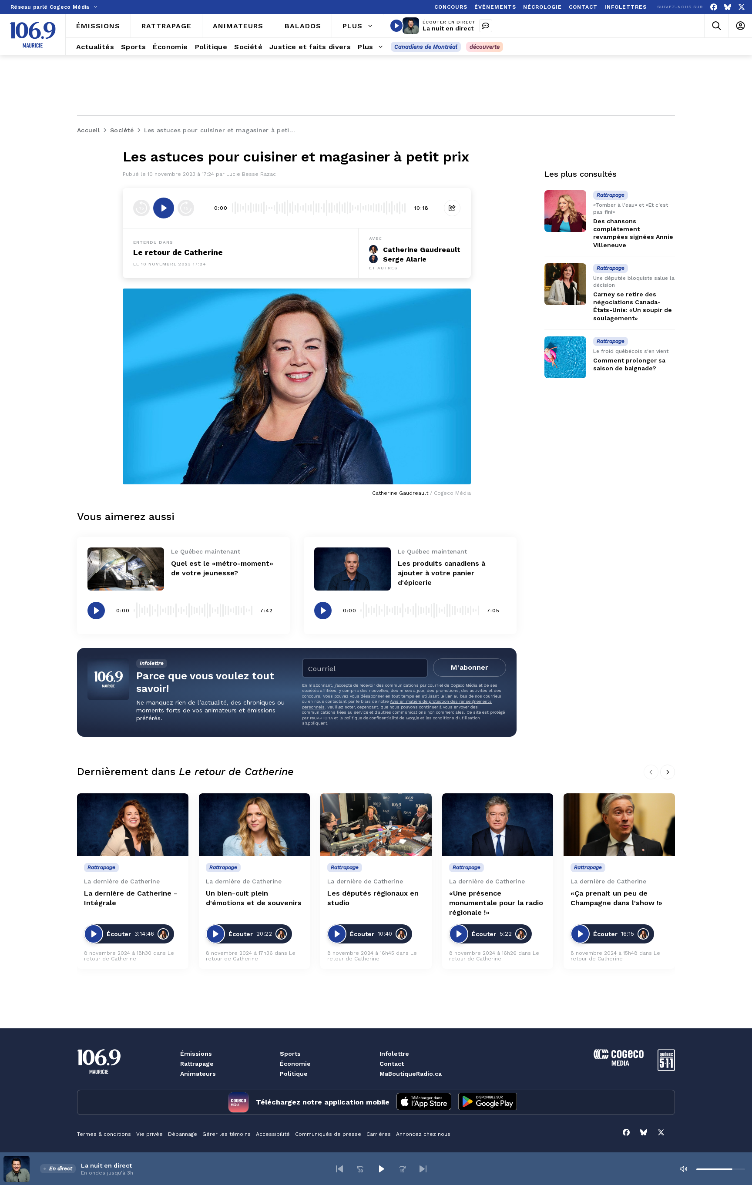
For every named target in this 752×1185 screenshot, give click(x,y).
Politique (294, 1073)
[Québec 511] (666, 1068)
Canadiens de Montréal (425, 47)
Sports (290, 1053)
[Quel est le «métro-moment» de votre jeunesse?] (125, 569)
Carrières (378, 1134)
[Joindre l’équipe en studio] (485, 25)
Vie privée (149, 1134)
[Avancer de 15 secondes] (186, 208)
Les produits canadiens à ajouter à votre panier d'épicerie (441, 573)
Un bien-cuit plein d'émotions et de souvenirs (254, 898)
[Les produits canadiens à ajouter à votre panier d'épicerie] (352, 569)
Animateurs (198, 1073)
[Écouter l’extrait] (163, 208)
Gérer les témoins (226, 1134)
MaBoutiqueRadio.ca (410, 1073)
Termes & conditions (104, 1134)
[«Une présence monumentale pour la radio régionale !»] (498, 824)
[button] (339, 1169)
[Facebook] (713, 7)
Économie (295, 1063)
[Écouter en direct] (396, 26)
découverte (485, 47)
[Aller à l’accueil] (33, 35)
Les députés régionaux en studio (373, 898)
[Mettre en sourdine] (683, 1169)
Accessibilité (273, 1134)
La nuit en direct (448, 28)
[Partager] (452, 208)
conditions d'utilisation (456, 717)
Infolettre (394, 1053)
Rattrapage (197, 1063)
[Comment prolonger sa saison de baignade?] (565, 357)
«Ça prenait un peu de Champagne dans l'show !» (616, 898)
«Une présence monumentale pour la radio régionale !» (496, 902)
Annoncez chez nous (423, 1134)
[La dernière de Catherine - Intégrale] (132, 824)
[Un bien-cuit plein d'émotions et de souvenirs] (254, 824)
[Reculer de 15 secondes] (141, 208)
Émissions (196, 1053)
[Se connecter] (740, 26)
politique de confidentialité (371, 717)
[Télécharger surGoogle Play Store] (487, 1102)
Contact (391, 1063)
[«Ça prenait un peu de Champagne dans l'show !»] (619, 824)
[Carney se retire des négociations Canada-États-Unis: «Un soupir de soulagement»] (565, 284)
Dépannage (182, 1134)
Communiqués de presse (328, 1134)
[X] (741, 7)
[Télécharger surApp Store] (423, 1102)
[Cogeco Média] (619, 1063)
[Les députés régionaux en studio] (376, 824)
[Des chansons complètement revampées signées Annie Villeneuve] (565, 211)
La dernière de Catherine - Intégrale (130, 898)
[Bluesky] (727, 7)
